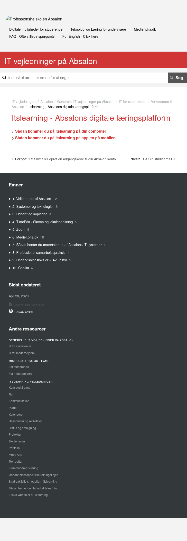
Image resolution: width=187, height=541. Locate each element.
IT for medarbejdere (22, 353)
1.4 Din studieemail (157, 158)
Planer (13, 407)
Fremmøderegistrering (23, 468)
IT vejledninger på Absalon (32, 101)
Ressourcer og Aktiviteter (25, 421)
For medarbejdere (21, 373)
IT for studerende (133, 101)
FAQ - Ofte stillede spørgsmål (32, 36)
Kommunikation (19, 401)
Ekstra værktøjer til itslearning (28, 495)
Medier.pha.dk (145, 29)
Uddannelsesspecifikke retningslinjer (33, 475)
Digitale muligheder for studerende (36, 29)
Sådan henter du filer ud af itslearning (33, 488)
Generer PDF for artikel (28, 305)
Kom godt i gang (19, 387)
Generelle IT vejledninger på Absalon (85, 101)
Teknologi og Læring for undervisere (98, 29)
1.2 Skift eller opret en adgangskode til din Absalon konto (72, 158)
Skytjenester (17, 441)
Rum (12, 394)
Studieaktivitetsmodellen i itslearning (33, 481)
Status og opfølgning (22, 428)
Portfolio (14, 448)
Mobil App (15, 454)
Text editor (15, 461)
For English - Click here (80, 36)
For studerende (19, 367)
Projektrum (16, 434)
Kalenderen (16, 414)
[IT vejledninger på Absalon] (34, 19)
